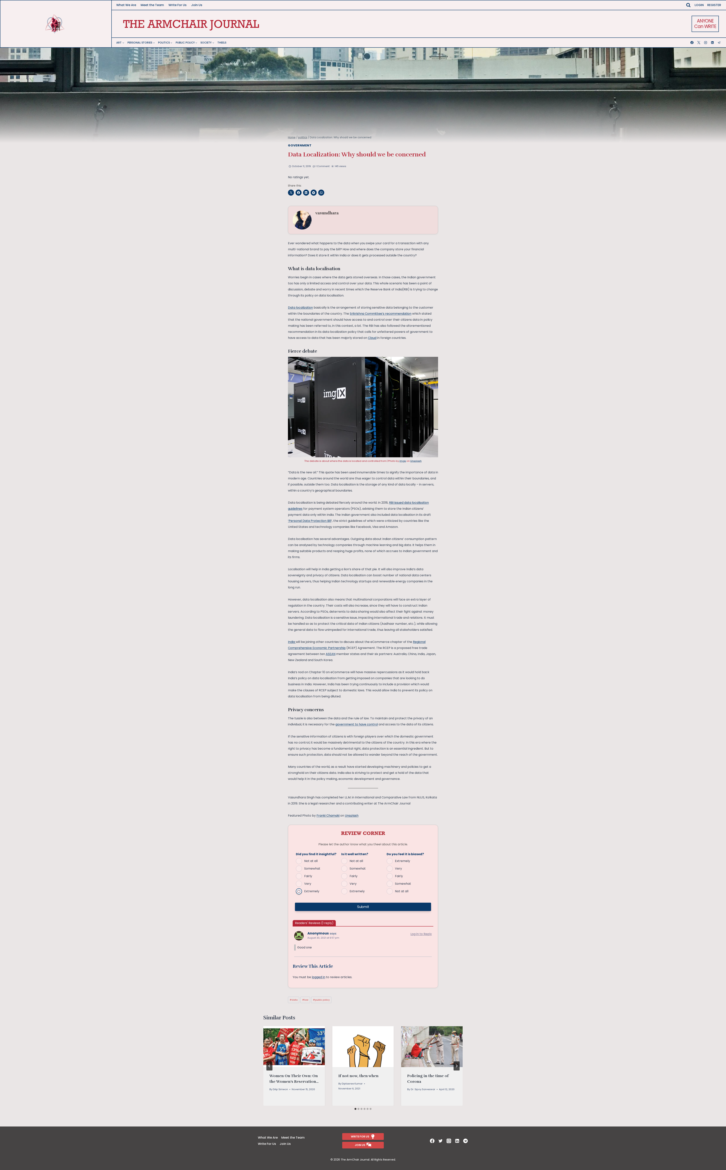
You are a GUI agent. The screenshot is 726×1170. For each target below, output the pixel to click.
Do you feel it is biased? (405, 854)
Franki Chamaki (328, 815)
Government (300, 145)
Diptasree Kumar (352, 1083)
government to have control (356, 724)
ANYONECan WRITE (705, 24)
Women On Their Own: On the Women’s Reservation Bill (293, 1082)
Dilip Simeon (280, 1089)
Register (714, 5)
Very (307, 883)
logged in (318, 977)
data (294, 999)
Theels (221, 42)
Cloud (372, 338)
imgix (402, 461)
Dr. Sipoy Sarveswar (423, 1089)
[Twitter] (441, 1141)
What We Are (126, 5)
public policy (321, 999)
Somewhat (312, 868)
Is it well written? (354, 854)
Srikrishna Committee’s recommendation (380, 313)
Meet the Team (152, 5)
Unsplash (416, 461)
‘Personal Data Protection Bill (309, 521)
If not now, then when (358, 1076)
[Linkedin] (712, 42)
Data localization (300, 307)
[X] (699, 42)
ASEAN (330, 654)
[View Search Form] (688, 5)
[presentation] (294, 1046)
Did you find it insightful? (316, 854)
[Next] (457, 1065)
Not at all (311, 861)
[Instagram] (706, 42)
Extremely (311, 891)
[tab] (355, 1109)
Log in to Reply (421, 934)
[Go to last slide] (269, 1065)
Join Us (196, 5)
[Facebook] (692, 42)
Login (699, 5)
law (305, 999)
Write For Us (177, 5)
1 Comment (323, 166)
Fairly (308, 876)
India (292, 642)
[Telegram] (719, 42)
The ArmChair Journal (191, 23)
